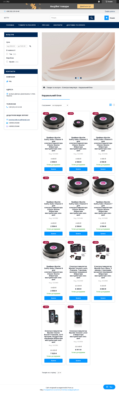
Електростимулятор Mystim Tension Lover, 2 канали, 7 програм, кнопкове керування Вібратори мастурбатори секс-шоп (78, 272)
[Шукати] (91, 18)
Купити (53, 169)
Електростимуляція (69, 87)
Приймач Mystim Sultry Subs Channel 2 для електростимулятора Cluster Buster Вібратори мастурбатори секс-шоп (78, 144)
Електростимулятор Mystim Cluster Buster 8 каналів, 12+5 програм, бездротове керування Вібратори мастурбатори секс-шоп (53, 336)
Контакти (58, 25)
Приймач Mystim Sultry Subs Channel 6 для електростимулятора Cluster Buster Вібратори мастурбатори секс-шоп (78, 208)
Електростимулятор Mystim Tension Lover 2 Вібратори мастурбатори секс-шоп (78, 334)
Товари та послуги (27, 25)
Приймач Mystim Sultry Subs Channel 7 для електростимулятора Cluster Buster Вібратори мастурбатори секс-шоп (103, 208)
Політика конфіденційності (70, 390)
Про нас (45, 25)
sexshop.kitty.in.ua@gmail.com (19, 119)
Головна (10, 25)
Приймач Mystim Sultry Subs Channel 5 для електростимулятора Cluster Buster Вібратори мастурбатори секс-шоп (103, 144)
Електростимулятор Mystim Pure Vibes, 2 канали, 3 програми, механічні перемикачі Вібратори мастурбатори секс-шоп (103, 272)
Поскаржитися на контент (52, 390)
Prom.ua (70, 388)
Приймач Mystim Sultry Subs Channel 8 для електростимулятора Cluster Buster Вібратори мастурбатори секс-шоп (53, 273)
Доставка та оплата (75, 25)
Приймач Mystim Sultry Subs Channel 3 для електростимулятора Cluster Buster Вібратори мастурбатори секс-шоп (53, 208)
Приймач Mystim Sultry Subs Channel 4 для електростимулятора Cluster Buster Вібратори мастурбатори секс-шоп (53, 144)
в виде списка (114, 105)
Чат (111, 387)
